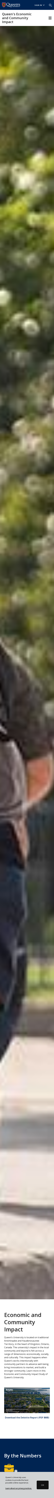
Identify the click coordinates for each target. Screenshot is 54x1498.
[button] (50, 5)
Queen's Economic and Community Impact (17, 18)
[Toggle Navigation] (50, 18)
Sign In (38, 5)
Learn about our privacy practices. (18, 1488)
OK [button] (42, 1485)
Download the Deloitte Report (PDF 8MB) (27, 1417)
